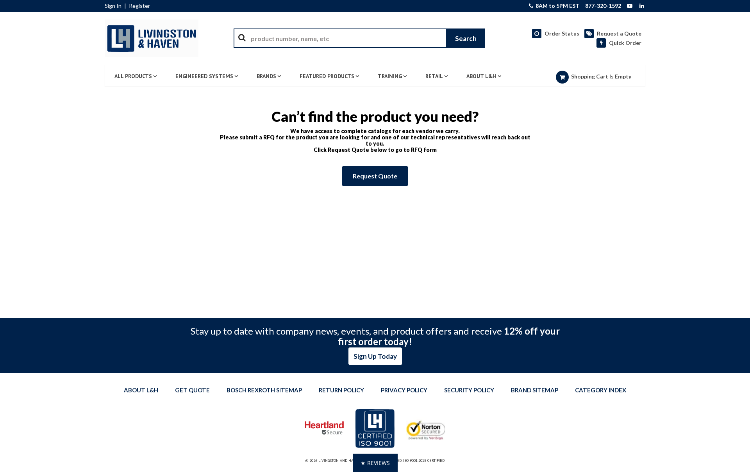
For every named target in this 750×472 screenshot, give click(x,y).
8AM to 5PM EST (556, 6)
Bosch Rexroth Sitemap (264, 390)
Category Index (600, 390)
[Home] (151, 38)
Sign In (113, 6)
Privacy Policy (404, 390)
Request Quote (375, 176)
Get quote (192, 390)
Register (139, 6)
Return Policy (341, 390)
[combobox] (359, 38)
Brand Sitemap (534, 390)
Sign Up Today (375, 356)
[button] (375, 463)
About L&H (141, 390)
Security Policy (469, 390)
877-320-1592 (603, 6)
